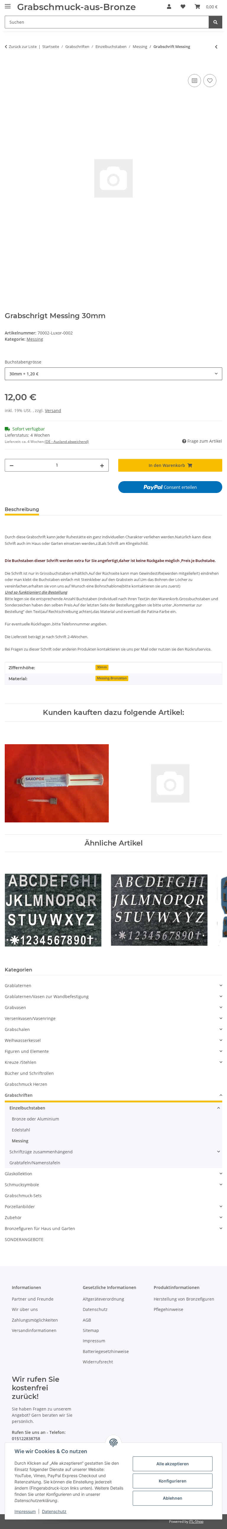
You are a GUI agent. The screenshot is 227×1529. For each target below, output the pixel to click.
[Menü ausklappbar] (8, 3)
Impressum (25, 1511)
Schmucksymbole (22, 1184)
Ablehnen (172, 1498)
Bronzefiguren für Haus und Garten (40, 1228)
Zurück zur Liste (23, 46)
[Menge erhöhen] (101, 465)
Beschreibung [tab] (22, 509)
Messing (35, 339)
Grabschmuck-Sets (23, 1195)
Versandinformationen (34, 1330)
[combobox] (113, 373)
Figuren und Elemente (27, 1051)
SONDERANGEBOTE (24, 1239)
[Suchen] (215, 22)
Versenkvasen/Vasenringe (30, 1018)
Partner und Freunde (32, 1299)
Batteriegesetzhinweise (106, 1351)
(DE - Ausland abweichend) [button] (67, 441)
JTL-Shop (196, 1521)
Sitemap (91, 1330)
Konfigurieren (173, 1480)
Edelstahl (21, 1130)
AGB (87, 1320)
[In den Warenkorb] (9, 66)
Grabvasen (15, 1007)
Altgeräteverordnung (103, 1299)
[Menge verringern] (11, 465)
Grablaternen (18, 985)
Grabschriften (19, 1095)
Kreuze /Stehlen (20, 1062)
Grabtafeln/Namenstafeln (34, 1162)
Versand (53, 410)
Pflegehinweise (168, 1309)
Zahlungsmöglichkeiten (35, 1320)
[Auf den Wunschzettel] (209, 80)
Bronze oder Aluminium (35, 1119)
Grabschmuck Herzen (26, 1084)
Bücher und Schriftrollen (29, 1073)
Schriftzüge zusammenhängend (41, 1152)
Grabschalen (17, 1029)
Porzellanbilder (20, 1206)
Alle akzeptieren (172, 1463)
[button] (169, 6)
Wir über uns (25, 1309)
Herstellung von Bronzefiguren (184, 1299)
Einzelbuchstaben (27, 1108)
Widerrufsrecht (98, 1362)
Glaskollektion (18, 1173)
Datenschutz (54, 1511)
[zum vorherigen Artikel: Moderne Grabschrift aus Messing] (216, 46)
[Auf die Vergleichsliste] (194, 80)
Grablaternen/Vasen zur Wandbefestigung (47, 996)
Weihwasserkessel (23, 1040)
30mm (102, 667)
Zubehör (13, 1217)
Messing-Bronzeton (112, 678)
